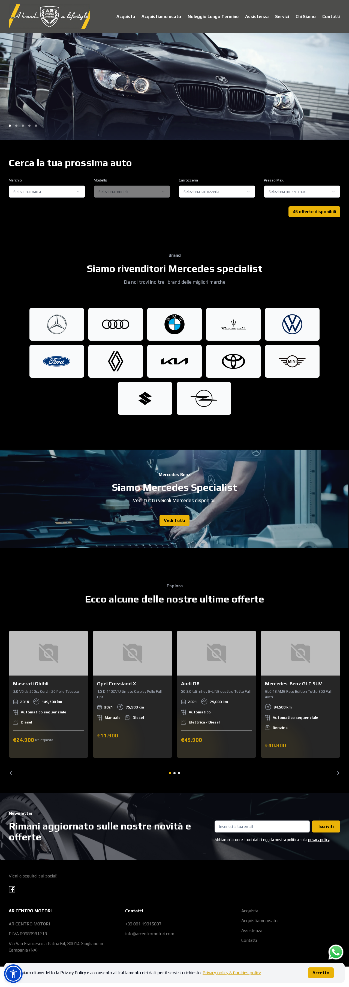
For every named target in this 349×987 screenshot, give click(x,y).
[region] (174, 703)
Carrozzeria (188, 180)
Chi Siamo (306, 16)
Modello (100, 180)
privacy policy (318, 839)
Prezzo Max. (274, 180)
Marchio (15, 180)
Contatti (331, 16)
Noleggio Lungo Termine (213, 16)
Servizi (282, 16)
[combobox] (47, 192)
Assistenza (257, 16)
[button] (13, 974)
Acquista (125, 16)
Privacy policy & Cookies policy (232, 972)
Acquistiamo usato (161, 16)
